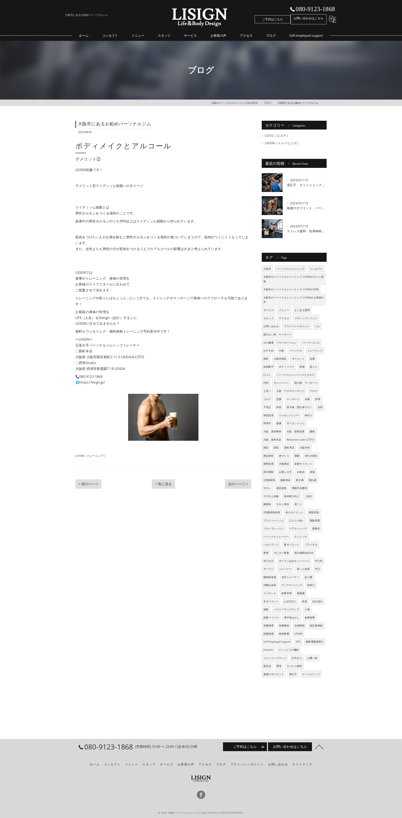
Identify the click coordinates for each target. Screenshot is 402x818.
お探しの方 (285, 472)
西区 (265, 447)
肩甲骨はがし (291, 617)
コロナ (267, 399)
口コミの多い (296, 520)
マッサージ (293, 399)
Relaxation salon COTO (300, 439)
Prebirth (268, 650)
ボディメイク (286, 366)
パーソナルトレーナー (276, 536)
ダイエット (298, 358)
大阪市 (267, 269)
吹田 (278, 407)
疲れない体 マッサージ (277, 334)
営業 (278, 399)
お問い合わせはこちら (308, 18)
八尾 (307, 609)
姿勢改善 (268, 463)
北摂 (320, 407)
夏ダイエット (291, 544)
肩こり (298, 504)
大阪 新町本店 (272, 439)
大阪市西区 (280, 358)
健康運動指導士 (314, 641)
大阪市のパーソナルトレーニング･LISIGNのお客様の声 (293, 300)
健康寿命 (285, 480)
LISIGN (298, 633)
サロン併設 (282, 504)
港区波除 (281, 488)
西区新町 (268, 456)
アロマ (313, 391)
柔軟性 (316, 528)
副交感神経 (316, 625)
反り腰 (308, 577)
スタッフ (268, 318)
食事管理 (286, 593)
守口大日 (268, 561)
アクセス (284, 318)
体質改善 (268, 415)
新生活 (267, 666)
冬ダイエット (271, 601)
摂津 (317, 399)
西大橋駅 (268, 472)
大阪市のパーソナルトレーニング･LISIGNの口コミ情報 (293, 279)
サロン (267, 488)
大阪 (281, 350)
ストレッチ (300, 536)
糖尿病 (267, 504)
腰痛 (312, 431)
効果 (312, 358)
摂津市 (267, 423)
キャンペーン (281, 383)
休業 (307, 399)
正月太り (297, 658)
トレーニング (315, 350)
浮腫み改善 (269, 585)
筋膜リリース (271, 617)
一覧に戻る (163, 484)
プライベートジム (273, 520)
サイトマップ (302, 764)
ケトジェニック (311, 674)
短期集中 (268, 366)
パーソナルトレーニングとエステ (295, 375)
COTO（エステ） (277, 136)
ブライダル (311, 544)
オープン (268, 569)
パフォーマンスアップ (286, 609)
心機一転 (312, 658)
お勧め (301, 472)
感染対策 (314, 512)
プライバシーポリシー (296, 326)
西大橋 (300, 480)
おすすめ (268, 350)
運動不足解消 (299, 488)
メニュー (284, 310)
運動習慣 (315, 520)
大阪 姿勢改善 (295, 431)
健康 (278, 423)
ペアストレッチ (298, 528)
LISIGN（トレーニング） (90, 456)
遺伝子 (293, 674)
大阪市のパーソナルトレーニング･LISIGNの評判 (291, 289)
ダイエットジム (295, 423)
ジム (317, 326)
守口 (317, 569)
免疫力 (311, 585)
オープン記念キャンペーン (294, 561)
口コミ (267, 375)
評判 (265, 383)
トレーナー (285, 569)
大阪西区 (284, 463)
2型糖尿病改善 (271, 512)
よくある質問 (302, 310)
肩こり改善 (303, 569)
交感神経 (299, 625)
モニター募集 (281, 553)
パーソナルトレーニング (290, 269)
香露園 (301, 593)
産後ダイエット (303, 463)
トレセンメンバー (289, 415)
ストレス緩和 (294, 666)
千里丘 (267, 407)
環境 (278, 666)
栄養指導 (268, 625)
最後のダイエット (273, 674)
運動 (296, 456)
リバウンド (269, 593)
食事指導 (310, 617)
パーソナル (295, 350)
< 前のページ (88, 484)
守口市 (319, 561)
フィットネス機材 (288, 650)
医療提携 (268, 633)
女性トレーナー (290, 577)
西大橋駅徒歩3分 (304, 553)
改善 (312, 472)
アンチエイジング (291, 585)
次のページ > (238, 484)
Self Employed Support (277, 641)
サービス (268, 310)
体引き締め (311, 456)
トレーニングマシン (274, 658)
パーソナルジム (311, 342)
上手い (267, 391)
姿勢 (265, 553)
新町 (265, 358)
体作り (308, 415)
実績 (301, 366)
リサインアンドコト (305, 318)
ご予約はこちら (272, 19)
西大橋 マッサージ (305, 383)
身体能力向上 (291, 496)
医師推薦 (284, 633)
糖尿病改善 (269, 577)
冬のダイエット (294, 512)
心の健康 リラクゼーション (280, 342)
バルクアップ (271, 544)
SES (298, 641)
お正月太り (290, 601)
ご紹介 (308, 496)
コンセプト (316, 269)
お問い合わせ (271, 326)
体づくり (284, 456)
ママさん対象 (271, 496)
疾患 (304, 601)
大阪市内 (305, 447)
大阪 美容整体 (272, 431)
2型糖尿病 (269, 480)
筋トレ (314, 366)
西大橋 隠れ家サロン (299, 407)
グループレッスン (273, 528)
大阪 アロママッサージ (290, 391)
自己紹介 (317, 601)
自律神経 (284, 625)
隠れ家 (313, 480)
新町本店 (289, 447)
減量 (265, 609)
